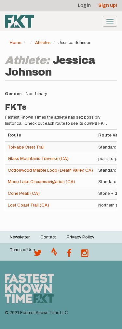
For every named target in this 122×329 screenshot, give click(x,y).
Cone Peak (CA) (24, 193)
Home (15, 42)
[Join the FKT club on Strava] (54, 254)
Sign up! (107, 5)
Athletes (43, 42)
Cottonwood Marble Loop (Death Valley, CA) (50, 170)
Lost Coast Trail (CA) (28, 205)
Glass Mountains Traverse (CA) (38, 158)
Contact (48, 237)
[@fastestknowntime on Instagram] (84, 254)
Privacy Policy (80, 237)
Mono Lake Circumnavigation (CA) (41, 181)
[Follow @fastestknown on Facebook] (69, 254)
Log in (84, 5)
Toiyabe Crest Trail (26, 147)
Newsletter (20, 237)
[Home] (19, 21)
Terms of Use (22, 250)
